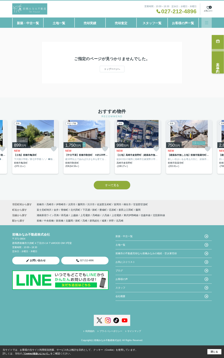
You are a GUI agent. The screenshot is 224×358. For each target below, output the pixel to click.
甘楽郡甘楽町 (140, 204)
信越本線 (146, 215)
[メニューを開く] (206, 22)
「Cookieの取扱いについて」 (36, 353)
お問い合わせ (38, 260)
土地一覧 (59, 23)
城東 (104, 220)
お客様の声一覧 (183, 23)
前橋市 (40, 204)
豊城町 (103, 209)
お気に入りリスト (125, 262)
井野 (111, 220)
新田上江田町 (126, 209)
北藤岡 (69, 220)
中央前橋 (49, 220)
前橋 (39, 220)
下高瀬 (87, 209)
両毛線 (65, 215)
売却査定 (121, 23)
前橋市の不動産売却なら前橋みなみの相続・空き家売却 (146, 253)
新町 (95, 209)
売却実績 (90, 23)
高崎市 (50, 204)
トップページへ (112, 69)
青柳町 (65, 209)
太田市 (71, 204)
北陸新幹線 (159, 215)
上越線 (75, 215)
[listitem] (35, 147)
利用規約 (89, 331)
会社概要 (120, 296)
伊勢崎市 (61, 204)
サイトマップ (134, 331)
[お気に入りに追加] (54, 149)
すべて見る (112, 185)
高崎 (84, 220)
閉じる (214, 351)
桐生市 (127, 204)
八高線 (106, 215)
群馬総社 (94, 220)
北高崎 (119, 220)
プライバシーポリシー (111, 331)
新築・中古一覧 (28, 23)
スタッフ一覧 (152, 23)
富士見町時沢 (44, 209)
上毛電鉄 (85, 215)
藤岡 (138, 209)
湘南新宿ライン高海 (48, 215)
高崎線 (96, 215)
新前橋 (59, 220)
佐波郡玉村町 (104, 204)
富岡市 (117, 204)
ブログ (119, 270)
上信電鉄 (117, 215)
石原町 (113, 209)
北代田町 (76, 209)
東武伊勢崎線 (131, 215)
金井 (56, 209)
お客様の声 (121, 279)
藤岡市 (81, 204)
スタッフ (120, 287)
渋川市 (91, 204)
